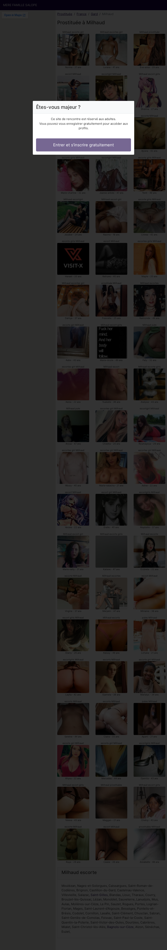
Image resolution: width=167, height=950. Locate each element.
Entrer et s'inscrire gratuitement (83, 144)
